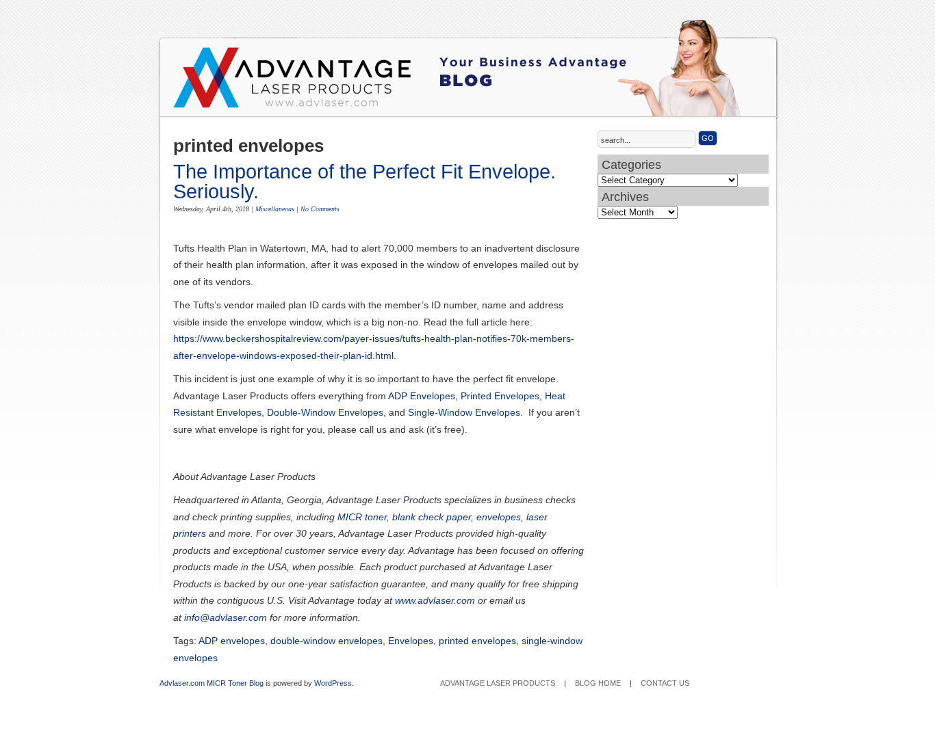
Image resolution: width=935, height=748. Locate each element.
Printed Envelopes (500, 395)
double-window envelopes (326, 640)
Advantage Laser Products (227, 82)
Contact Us (665, 683)
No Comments (320, 209)
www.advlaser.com (435, 600)
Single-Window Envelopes (464, 412)
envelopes (498, 516)
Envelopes (410, 640)
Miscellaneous (274, 209)
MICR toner (362, 516)
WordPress (333, 683)
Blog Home (598, 683)
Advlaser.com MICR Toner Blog (211, 683)
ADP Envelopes (421, 395)
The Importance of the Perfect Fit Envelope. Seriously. (364, 181)
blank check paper (431, 516)
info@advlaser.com (225, 617)
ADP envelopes (231, 640)
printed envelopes (477, 640)
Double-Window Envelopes (325, 412)
